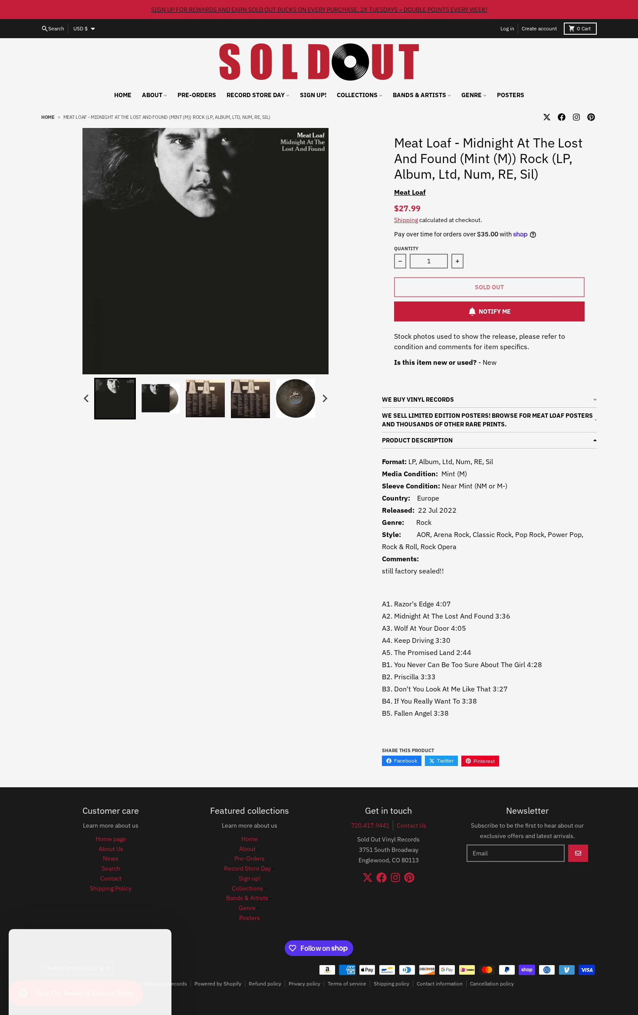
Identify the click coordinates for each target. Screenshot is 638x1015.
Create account (539, 28)
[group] (115, 398)
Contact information (440, 983)
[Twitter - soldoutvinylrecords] (546, 117)
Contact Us (411, 825)
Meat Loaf (410, 192)
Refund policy (265, 983)
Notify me (495, 311)
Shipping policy (391, 983)
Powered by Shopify (217, 983)
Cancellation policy (492, 983)
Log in (507, 28)
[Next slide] (324, 398)
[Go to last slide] (86, 398)
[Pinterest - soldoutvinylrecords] (591, 117)
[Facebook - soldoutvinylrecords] (561, 117)
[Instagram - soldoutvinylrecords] (576, 117)
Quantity (406, 249)
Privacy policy (304, 983)
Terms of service (347, 983)
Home (48, 117)
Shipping (406, 220)
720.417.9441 (370, 825)
